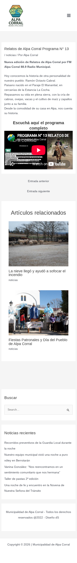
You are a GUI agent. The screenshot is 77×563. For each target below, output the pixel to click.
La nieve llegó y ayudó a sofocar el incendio (37, 273)
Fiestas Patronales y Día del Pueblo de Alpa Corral (38, 342)
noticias (11, 55)
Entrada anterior (38, 181)
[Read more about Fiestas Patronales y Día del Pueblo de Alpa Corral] (39, 312)
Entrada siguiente (38, 191)
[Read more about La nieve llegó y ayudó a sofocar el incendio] (39, 243)
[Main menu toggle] (69, 15)
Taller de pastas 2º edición (21, 478)
